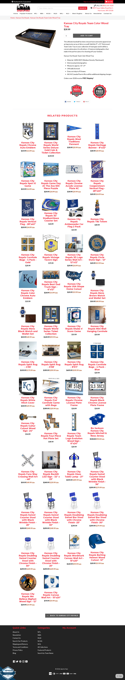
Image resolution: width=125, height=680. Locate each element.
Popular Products (26, 13)
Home (15, 13)
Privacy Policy (18, 650)
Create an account (96, 2)
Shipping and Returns (20, 644)
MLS (68, 13)
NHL (62, 13)
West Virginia (78, 13)
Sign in (86, 2)
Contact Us (108, 13)
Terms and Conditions (20, 647)
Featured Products (44, 650)
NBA (42, 13)
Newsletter (98, 13)
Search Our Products (20, 641)
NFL (36, 13)
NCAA (49, 13)
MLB (56, 13)
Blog (14, 653)
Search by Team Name (45, 653)
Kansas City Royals (22, 18)
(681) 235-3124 (107, 5)
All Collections (43, 647)
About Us (88, 13)
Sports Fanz (64, 669)
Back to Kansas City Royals (64, 615)
